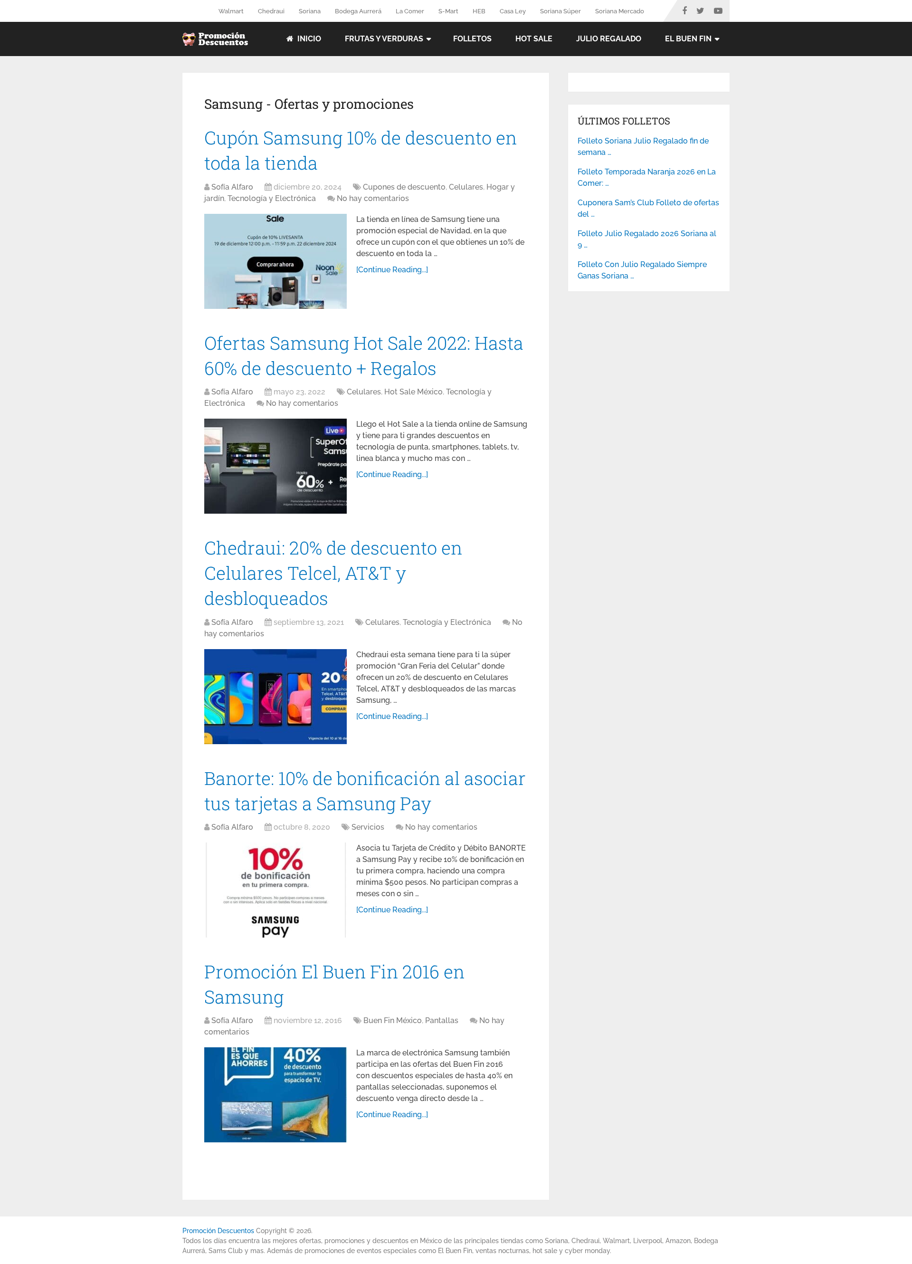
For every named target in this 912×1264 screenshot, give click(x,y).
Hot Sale (533, 38)
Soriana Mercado (619, 11)
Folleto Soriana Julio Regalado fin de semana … (643, 146)
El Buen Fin (688, 38)
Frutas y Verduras (384, 38)
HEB (479, 11)
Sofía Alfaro (232, 187)
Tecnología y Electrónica (272, 198)
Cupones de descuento (404, 187)
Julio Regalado (608, 38)
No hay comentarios (373, 198)
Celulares (466, 187)
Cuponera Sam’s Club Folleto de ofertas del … (648, 208)
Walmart (231, 11)
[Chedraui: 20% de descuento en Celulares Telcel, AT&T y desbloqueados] (275, 696)
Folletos (472, 38)
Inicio (308, 38)
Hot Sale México (413, 391)
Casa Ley (513, 11)
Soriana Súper (560, 11)
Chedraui (271, 11)
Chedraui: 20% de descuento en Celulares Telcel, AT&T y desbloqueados (333, 573)
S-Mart (448, 11)
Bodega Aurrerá (358, 11)
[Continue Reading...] (392, 269)
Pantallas (441, 1020)
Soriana (310, 11)
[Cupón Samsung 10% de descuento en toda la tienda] (275, 261)
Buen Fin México (392, 1020)
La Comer (410, 11)
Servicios (368, 827)
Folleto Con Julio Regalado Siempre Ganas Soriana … (642, 270)
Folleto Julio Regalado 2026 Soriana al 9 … (647, 239)
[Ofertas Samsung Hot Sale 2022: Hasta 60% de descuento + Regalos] (275, 466)
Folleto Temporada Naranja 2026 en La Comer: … (647, 177)
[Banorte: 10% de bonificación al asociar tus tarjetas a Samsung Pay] (275, 890)
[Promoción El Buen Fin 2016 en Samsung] (275, 1094)
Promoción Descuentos (218, 1231)
